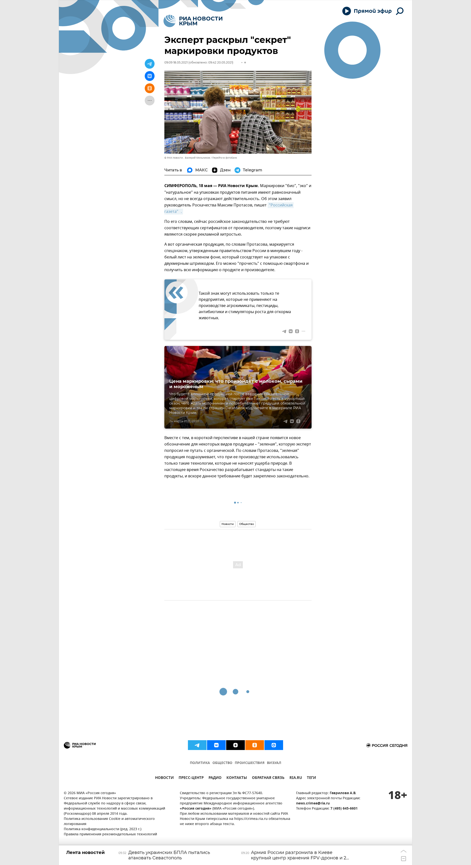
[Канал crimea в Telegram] (197, 745)
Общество (246, 524)
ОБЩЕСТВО (222, 763)
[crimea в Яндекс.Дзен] (235, 745)
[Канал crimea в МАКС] (273, 745)
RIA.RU (295, 778)
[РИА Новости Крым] (192, 21)
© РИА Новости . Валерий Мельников (187, 158)
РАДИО (215, 778)
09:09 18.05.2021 (176, 62)
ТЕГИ (311, 778)
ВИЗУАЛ (274, 763)
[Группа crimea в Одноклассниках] (254, 745)
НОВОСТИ (164, 778)
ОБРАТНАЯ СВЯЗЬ (268, 778)
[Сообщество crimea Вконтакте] (216, 745)
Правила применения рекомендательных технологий (110, 834)
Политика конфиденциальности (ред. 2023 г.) (102, 829)
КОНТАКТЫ (236, 778)
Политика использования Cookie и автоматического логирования (109, 821)
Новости (228, 524)
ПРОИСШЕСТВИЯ (249, 763)
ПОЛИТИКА (200, 763)
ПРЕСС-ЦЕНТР (191, 778)
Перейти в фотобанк (224, 158)
